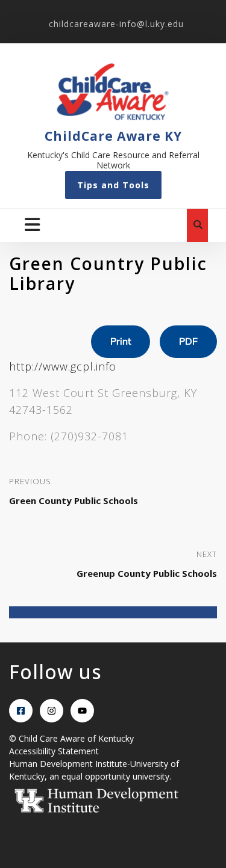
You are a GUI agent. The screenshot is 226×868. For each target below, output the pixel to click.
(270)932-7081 (89, 436)
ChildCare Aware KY (113, 136)
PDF (188, 341)
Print (120, 341)
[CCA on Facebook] (21, 710)
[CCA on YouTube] (82, 710)
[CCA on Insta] (51, 710)
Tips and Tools (113, 185)
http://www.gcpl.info (62, 366)
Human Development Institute (68, 763)
